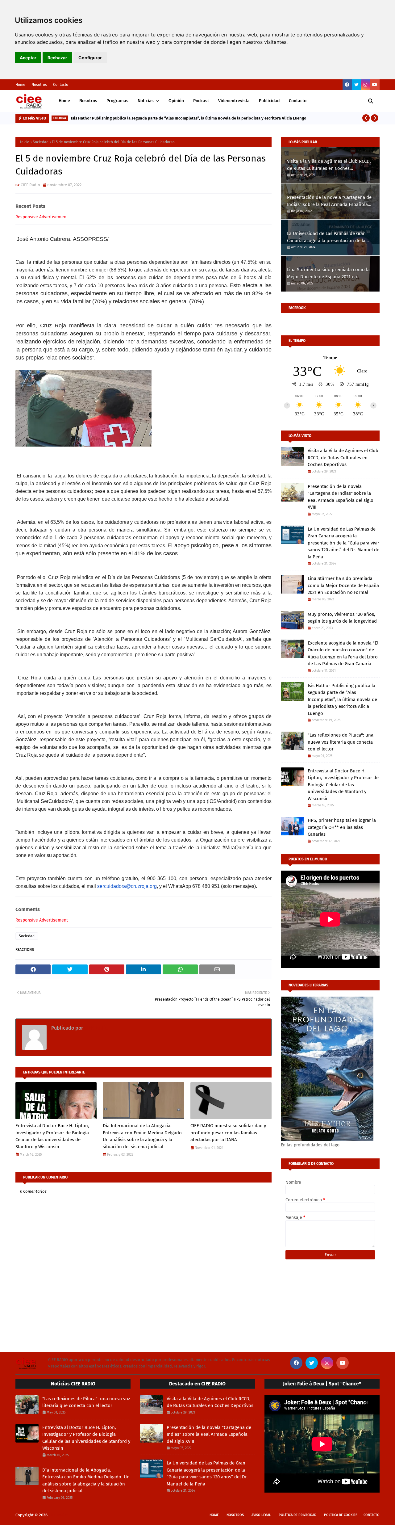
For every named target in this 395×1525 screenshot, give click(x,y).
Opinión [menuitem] (176, 100)
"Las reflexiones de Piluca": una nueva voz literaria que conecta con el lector (340, 742)
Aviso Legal (261, 1515)
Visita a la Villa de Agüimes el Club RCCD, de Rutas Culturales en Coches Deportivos (329, 165)
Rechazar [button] (57, 57)
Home (20, 84)
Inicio (24, 142)
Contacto (60, 84)
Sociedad (40, 142)
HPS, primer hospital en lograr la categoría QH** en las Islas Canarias (342, 827)
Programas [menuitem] (117, 100)
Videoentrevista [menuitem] (234, 100)
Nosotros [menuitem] (88, 100)
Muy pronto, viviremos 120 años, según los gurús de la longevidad (342, 617)
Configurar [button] (90, 57)
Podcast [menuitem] (201, 100)
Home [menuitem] (64, 100)
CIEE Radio (30, 185)
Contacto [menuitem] (297, 100)
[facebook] (347, 84)
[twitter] (356, 84)
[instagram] (365, 84)
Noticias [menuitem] (146, 100)
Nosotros (39, 84)
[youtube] (375, 84)
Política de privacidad (297, 1515)
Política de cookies (340, 1515)
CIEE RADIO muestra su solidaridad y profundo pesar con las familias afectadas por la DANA (228, 1132)
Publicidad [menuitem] (269, 100)
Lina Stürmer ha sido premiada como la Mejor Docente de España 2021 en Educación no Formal (328, 273)
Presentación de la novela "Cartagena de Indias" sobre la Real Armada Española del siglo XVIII (329, 201)
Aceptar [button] (28, 57)
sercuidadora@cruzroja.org (127, 886)
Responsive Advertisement (41, 217)
